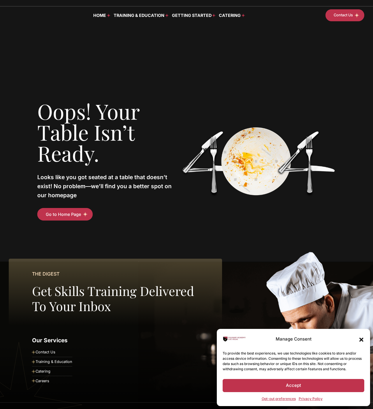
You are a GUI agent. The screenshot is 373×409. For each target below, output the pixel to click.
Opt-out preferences (279, 398)
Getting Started (192, 15)
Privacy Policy (311, 398)
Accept (293, 385)
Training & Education (139, 15)
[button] (361, 339)
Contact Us (45, 352)
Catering (230, 15)
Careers (42, 381)
